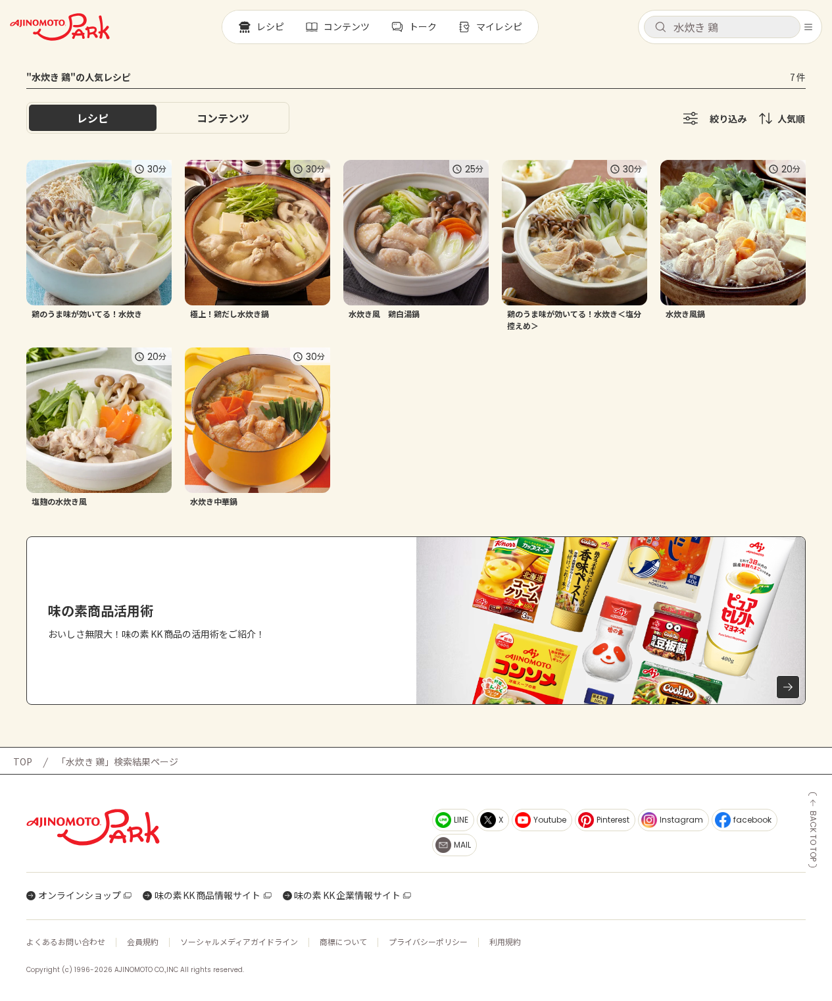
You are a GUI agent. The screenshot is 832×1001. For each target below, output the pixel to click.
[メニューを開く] (808, 27)
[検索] (660, 28)
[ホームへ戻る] (60, 27)
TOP (22, 761)
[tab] (223, 118)
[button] (722, 27)
